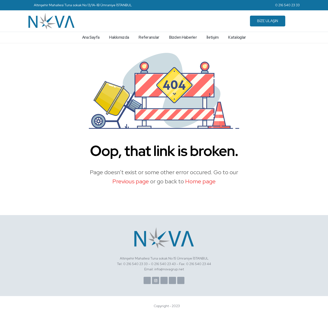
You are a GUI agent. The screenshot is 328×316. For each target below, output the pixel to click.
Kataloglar (237, 37)
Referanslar (149, 37)
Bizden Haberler (183, 37)
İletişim (213, 37)
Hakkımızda (119, 37)
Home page (200, 181)
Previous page (130, 181)
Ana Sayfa (91, 37)
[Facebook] (147, 280)
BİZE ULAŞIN (267, 21)
